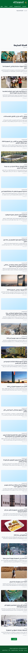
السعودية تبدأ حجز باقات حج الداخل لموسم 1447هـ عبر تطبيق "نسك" (15, 486)
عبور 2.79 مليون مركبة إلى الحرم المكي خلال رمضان (15, 411)
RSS (9, 650)
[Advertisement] (14, 27)
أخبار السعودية (17, 6)
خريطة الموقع (5, 650)
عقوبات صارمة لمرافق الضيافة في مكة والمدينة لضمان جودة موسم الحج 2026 (16, 314)
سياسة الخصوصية (14, 650)
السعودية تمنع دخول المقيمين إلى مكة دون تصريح (15, 241)
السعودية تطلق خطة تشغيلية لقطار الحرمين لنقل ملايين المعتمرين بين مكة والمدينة (15, 436)
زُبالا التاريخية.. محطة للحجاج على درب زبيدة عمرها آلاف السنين (15, 167)
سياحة (6, 6)
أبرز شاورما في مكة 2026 (20, 535)
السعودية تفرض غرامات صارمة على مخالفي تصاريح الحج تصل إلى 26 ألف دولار (15, 265)
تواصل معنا (21, 650)
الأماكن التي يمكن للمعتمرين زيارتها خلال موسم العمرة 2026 (15, 606)
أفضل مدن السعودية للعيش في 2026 (17, 386)
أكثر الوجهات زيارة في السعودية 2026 (17, 290)
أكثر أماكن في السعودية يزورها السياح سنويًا (15, 558)
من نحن (25, 650)
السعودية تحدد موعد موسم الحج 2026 (17, 338)
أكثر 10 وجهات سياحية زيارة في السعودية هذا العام (15, 67)
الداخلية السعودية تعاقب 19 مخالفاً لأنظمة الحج (14, 191)
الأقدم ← (14, 639)
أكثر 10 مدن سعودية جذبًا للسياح (18, 582)
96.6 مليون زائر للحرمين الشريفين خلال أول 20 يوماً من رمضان (15, 461)
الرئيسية (24, 6)
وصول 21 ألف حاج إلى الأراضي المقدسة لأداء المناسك (15, 117)
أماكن (10, 6)
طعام (26, 533)
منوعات (25, 114)
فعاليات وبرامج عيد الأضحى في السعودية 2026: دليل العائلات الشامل (14, 142)
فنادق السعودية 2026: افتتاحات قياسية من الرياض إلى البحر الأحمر (15, 362)
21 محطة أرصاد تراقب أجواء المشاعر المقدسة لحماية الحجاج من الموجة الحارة (15, 92)
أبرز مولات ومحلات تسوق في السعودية (16, 630)
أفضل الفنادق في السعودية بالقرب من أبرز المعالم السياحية (15, 511)
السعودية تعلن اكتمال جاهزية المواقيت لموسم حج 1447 (16, 215)
